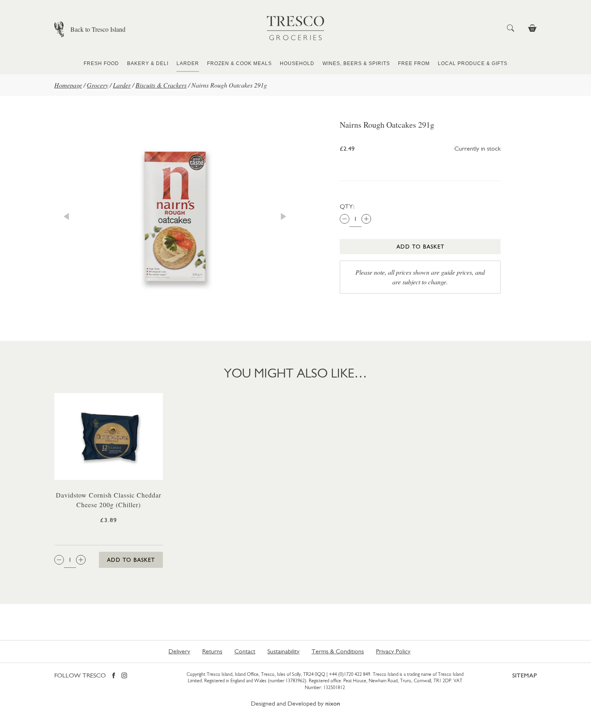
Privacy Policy (393, 651)
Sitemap (524, 675)
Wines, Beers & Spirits (356, 63)
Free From (414, 63)
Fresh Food (101, 63)
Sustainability (283, 651)
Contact (244, 651)
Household (297, 63)
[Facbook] (113, 676)
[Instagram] (124, 676)
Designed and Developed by (295, 703)
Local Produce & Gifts (472, 63)
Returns (212, 651)
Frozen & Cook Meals (239, 63)
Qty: (347, 206)
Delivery (179, 651)
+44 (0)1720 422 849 (349, 674)
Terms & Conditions (338, 651)
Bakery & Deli (147, 63)
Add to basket (420, 246)
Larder (187, 63)
